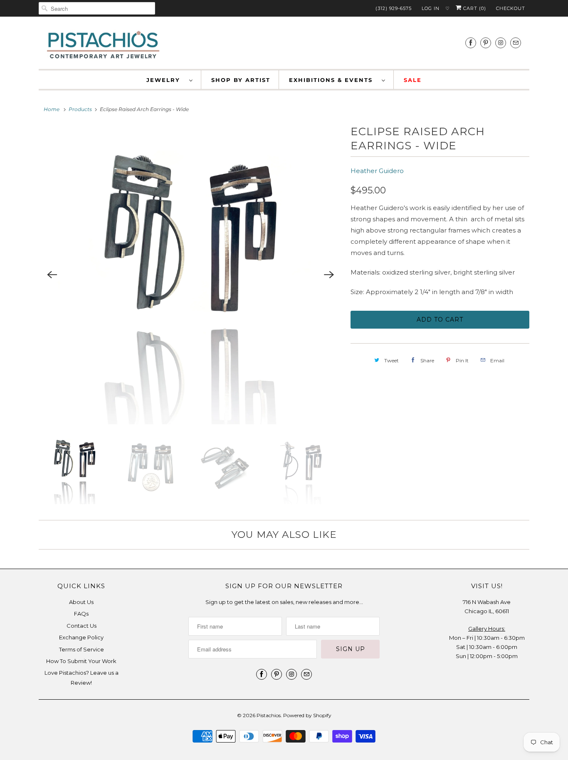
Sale (413, 80)
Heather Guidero (377, 171)
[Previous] (52, 274)
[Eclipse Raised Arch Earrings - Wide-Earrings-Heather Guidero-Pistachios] (190, 274)
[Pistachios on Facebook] (470, 42)
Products (80, 109)
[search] (97, 8)
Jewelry (165, 80)
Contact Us (81, 625)
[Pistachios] (103, 45)
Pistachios (269, 715)
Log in (431, 8)
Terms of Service (81, 649)
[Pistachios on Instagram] (500, 42)
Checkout (510, 8)
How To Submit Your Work (81, 661)
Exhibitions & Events (333, 80)
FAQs (81, 613)
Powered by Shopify (307, 715)
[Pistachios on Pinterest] (485, 42)
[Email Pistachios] (515, 42)
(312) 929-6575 (393, 8)
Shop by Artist (240, 80)
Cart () (474, 8)
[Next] (329, 274)
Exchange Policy (81, 637)
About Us (81, 602)
